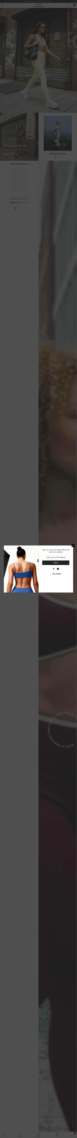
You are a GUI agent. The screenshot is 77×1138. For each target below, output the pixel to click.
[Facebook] (54, 569)
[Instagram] (58, 569)
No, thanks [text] (57, 574)
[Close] (73, 545)
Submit (56, 562)
